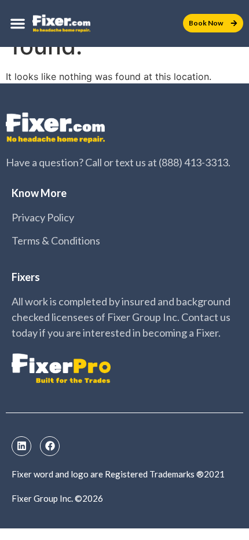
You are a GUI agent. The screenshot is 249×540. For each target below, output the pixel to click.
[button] (18, 23)
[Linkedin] (21, 446)
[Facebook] (50, 446)
